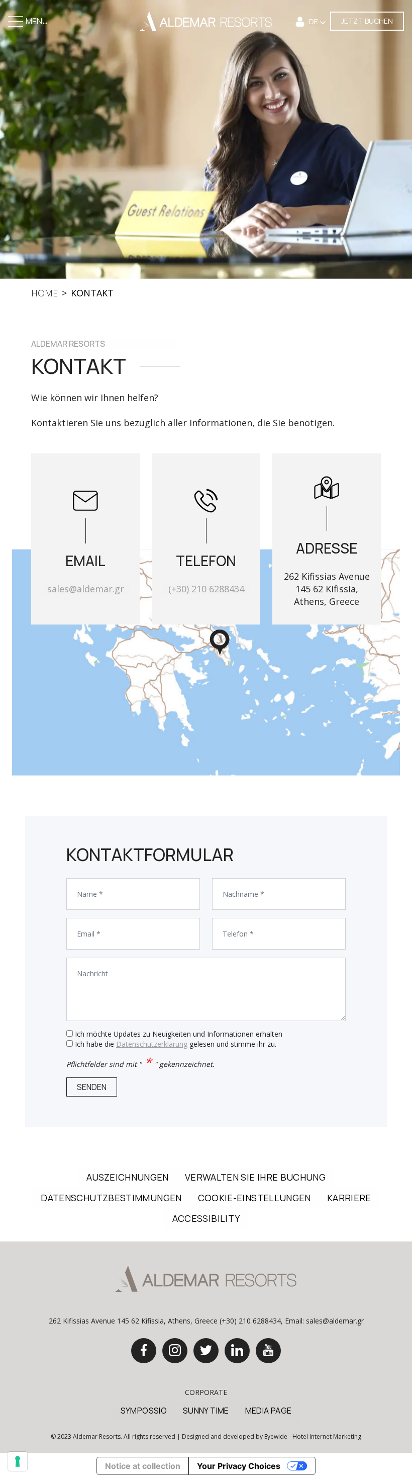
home (44, 293)
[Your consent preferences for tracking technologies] (17, 1461)
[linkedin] (237, 1350)
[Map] (206, 662)
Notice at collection (142, 1466)
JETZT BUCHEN (367, 21)
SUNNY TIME (206, 1410)
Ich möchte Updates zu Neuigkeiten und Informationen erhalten (178, 1034)
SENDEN (92, 1087)
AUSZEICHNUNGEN (127, 1177)
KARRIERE (349, 1198)
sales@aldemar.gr (85, 589)
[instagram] (174, 1350)
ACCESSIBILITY (206, 1218)
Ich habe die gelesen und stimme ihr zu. (175, 1044)
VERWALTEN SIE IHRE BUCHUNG (255, 1177)
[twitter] (206, 1350)
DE (314, 21)
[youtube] (268, 1350)
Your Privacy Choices (238, 1466)
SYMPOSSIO (144, 1410)
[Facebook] (143, 1350)
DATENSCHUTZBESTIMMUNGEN (111, 1198)
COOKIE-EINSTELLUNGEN (254, 1198)
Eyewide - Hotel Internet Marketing (312, 1436)
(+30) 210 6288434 (206, 589)
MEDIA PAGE (268, 1410)
